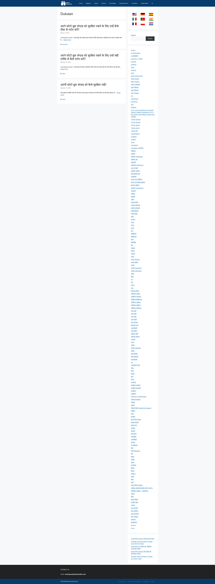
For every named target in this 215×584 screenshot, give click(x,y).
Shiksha (133, 107)
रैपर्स (132, 448)
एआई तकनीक (134, 202)
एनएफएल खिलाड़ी (135, 205)
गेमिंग (132, 277)
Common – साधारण (137, 59)
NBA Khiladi (135, 79)
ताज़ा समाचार (134, 322)
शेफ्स (132, 482)
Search (133, 35)
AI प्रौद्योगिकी (134, 56)
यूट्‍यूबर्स (133, 431)
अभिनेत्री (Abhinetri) (137, 165)
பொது (133, 528)
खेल (132, 245)
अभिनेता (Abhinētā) (137, 156)
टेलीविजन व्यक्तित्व (136, 302)
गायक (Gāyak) (135, 259)
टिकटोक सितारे (135, 291)
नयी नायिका (134, 331)
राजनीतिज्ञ (133, 437)
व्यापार (132, 477)
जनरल (132, 285)
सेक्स (132, 497)
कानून (132, 228)
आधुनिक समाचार (135, 171)
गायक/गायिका (134, 262)
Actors (96, 3)
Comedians (112, 3)
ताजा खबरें (133, 311)
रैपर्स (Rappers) (135, 451)
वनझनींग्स (133, 465)
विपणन (132, 471)
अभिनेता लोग (134, 159)
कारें (132, 231)
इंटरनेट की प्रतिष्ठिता (136, 179)
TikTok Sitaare (136, 119)
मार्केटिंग (133, 411)
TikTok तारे (134, 131)
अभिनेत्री (133, 162)
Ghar (132, 67)
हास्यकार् (133, 519)
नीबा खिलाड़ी (134, 354)
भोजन (132, 379)
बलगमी (132, 374)
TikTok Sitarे (135, 128)
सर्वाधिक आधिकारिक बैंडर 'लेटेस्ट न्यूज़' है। (142, 488)
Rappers (88, 3)
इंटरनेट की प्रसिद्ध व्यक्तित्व (138, 182)
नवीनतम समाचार (135, 337)
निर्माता (132, 351)
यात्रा (132, 414)
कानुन (132, 222)
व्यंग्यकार (133, 474)
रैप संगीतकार (134, 445)
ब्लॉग (132, 377)
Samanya (65, 44)
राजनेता (133, 442)
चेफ (132, 282)
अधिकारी (133, 151)
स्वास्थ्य (133, 505)
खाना (132, 239)
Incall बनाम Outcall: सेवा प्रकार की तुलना (142, 539)
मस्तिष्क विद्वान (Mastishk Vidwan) (141, 408)
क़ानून (132, 225)
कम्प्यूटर (133, 219)
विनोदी (132, 468)
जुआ (132, 288)
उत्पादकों (133, 191)
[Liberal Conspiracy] (66, 3)
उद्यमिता (133, 194)
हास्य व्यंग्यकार (134, 517)
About (153, 581)
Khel (132, 73)
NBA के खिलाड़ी (135, 84)
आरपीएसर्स (133, 176)
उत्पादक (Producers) (137, 188)
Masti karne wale (137, 76)
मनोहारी (133, 402)
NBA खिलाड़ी (134, 87)
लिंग (132, 454)
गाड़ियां (132, 251)
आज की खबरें (134, 168)
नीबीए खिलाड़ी (134, 357)
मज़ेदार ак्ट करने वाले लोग (138, 397)
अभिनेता (133, 154)
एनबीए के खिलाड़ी (135, 208)
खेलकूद (133, 248)
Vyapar (133, 139)
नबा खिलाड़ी (134, 328)
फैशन (132, 368)
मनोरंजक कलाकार (135, 399)
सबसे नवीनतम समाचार (137, 485)
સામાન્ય (133, 525)
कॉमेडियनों (133, 234)
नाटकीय (133, 339)
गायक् (132, 274)
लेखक (132, 457)
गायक (132, 257)
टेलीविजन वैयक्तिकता (136, 299)
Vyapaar (134, 136)
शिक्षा (132, 479)
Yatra (133, 142)
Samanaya (134, 99)
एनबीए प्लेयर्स (134, 214)
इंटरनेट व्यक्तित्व (135, 185)
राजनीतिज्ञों (134, 439)
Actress (103, 3)
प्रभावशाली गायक (135, 365)
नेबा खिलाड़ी (134, 359)
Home (81, 3)
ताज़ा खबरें (133, 314)
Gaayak (133, 62)
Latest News (144, 3)
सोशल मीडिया (134, 499)
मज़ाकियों (133, 391)
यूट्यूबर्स (133, 428)
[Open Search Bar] (152, 3)
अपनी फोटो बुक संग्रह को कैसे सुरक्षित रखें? (83, 84)
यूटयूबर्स (133, 417)
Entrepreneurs (123, 3)
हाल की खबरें (134, 508)
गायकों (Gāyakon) (136, 271)
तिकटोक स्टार (134, 325)
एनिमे (132, 216)
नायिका (133, 345)
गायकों (132, 265)
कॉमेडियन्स (133, 236)
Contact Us (146, 581)
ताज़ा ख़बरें (133, 317)
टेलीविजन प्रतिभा (135, 294)
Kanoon (133, 70)
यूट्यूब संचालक (135, 422)
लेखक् (132, 462)
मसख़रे (132, 405)
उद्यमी (132, 199)
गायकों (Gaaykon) (136, 268)
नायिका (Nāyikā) (136, 348)
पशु (132, 362)
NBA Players (135, 82)
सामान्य (63, 73)
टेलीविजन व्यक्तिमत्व (136, 308)
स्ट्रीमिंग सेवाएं (134, 502)
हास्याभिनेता (134, 522)
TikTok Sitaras (136, 122)
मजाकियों (133, 394)
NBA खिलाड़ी (134, 90)
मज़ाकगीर (133, 382)
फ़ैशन (132, 371)
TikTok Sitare (135, 125)
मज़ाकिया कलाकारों (136, 388)
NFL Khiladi (135, 93)
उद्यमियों (133, 196)
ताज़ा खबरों (134, 319)
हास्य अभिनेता (134, 511)
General (133, 64)
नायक (132, 342)
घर (131, 279)
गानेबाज (133, 254)
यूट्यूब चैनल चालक (136, 419)
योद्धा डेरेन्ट (133, 434)
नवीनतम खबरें (134, 334)
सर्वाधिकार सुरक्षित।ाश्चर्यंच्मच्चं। (140, 491)
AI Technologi (135, 53)
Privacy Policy (122, 581)
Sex (132, 104)
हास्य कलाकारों (135, 514)
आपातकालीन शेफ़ (135, 174)
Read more (67, 40)
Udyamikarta (135, 134)
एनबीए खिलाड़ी (134, 211)
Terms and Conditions (134, 581)
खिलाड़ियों (133, 242)
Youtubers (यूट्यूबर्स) (137, 148)
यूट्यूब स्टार (134, 425)
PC (132, 96)
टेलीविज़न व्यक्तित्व (136, 305)
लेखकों (132, 459)
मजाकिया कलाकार (135, 385)
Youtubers (134, 3)
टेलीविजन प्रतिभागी (136, 297)
